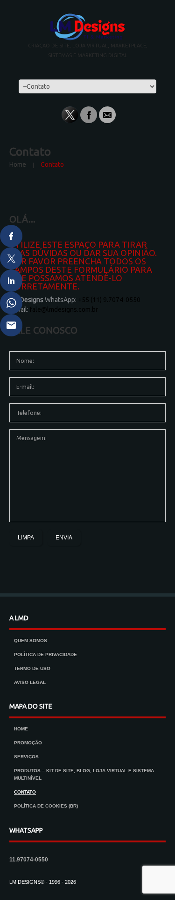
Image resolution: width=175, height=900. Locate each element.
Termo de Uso (32, 668)
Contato (25, 792)
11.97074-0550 (28, 859)
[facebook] (88, 114)
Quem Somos (30, 640)
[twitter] (70, 114)
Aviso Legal (30, 682)
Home (17, 164)
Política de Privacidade (45, 654)
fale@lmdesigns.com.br (64, 309)
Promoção (28, 742)
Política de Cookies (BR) (46, 805)
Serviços (26, 756)
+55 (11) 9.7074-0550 (109, 299)
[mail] (107, 114)
